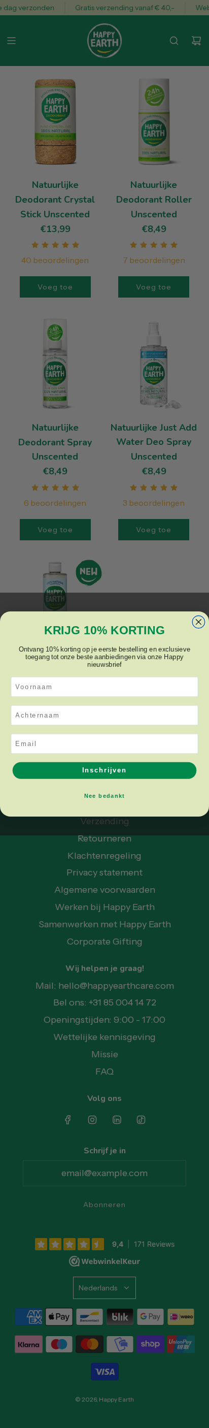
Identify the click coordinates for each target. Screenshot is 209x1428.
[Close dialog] (198, 621)
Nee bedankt (104, 796)
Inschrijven (104, 770)
